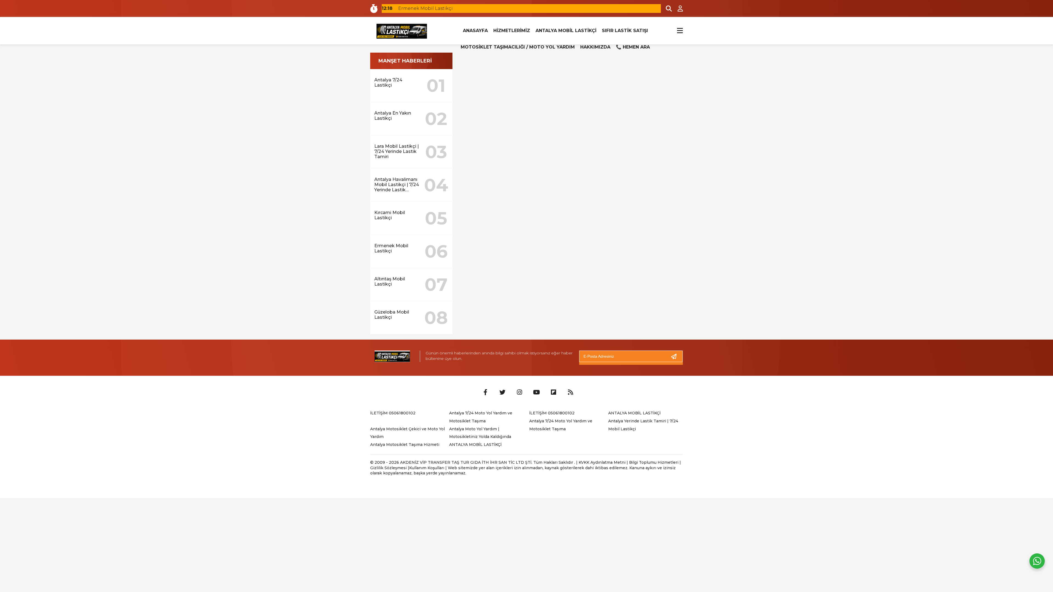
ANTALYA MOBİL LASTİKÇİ (566, 30)
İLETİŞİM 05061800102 (392, 413)
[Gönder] (676, 356)
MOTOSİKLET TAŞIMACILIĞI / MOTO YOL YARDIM (518, 47)
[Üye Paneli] (677, 8)
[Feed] (570, 392)
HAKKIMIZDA (595, 47)
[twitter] (502, 392)
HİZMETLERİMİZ (511, 30)
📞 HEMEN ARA (633, 47)
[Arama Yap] (666, 8)
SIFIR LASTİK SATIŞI (625, 30)
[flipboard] (553, 392)
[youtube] (536, 392)
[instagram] (519, 392)
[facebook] (485, 392)
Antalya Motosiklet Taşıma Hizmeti (404, 444)
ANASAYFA (475, 30)
